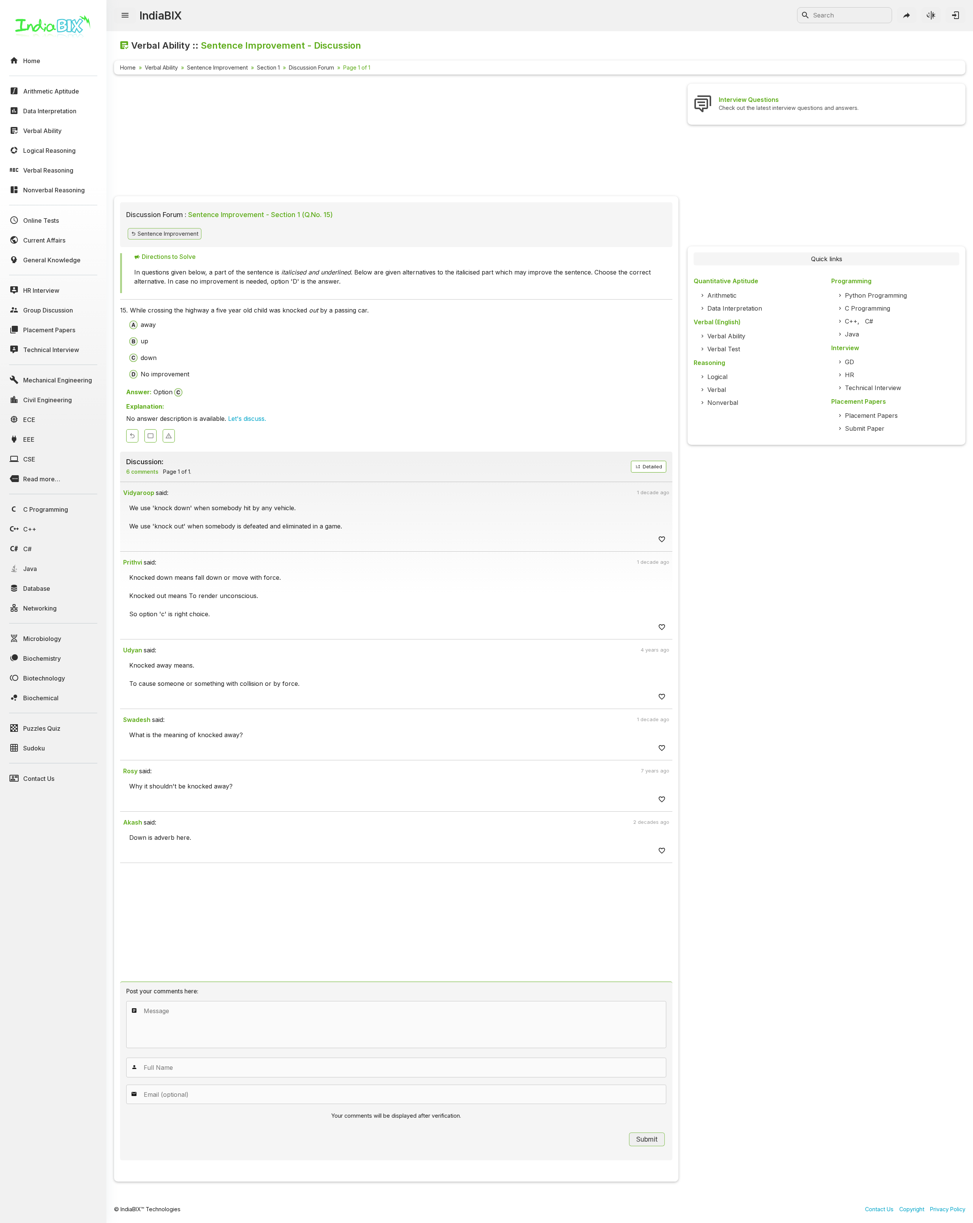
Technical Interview (873, 388)
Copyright (911, 1209)
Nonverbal (722, 402)
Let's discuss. (247, 418)
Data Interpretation (734, 308)
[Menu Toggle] (125, 16)
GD (849, 362)
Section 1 (268, 67)
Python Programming (876, 295)
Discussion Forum (311, 67)
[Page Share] (907, 15)
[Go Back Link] (132, 436)
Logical (717, 377)
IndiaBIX (160, 15)
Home (128, 67)
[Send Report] (169, 436)
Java (852, 334)
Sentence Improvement (217, 67)
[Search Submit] (805, 15)
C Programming (867, 308)
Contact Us (879, 1209)
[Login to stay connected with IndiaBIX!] (955, 15)
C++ (851, 321)
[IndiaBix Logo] (53, 29)
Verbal (716, 389)
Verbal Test (723, 349)
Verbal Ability (161, 67)
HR (849, 375)
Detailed (651, 467)
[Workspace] (150, 436)
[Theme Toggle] (931, 15)
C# (869, 321)
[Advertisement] (342, 137)
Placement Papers (871, 415)
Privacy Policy (947, 1209)
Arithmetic (722, 295)
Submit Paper (864, 428)
